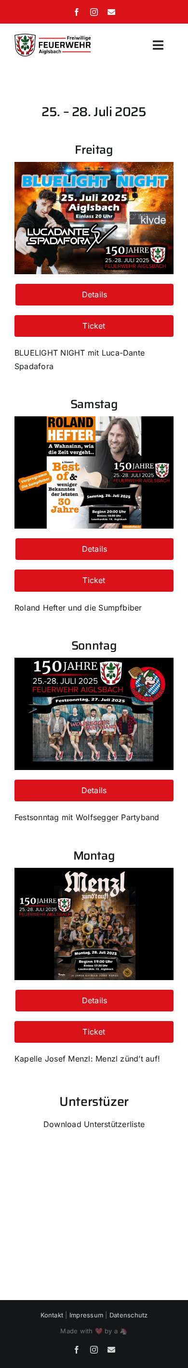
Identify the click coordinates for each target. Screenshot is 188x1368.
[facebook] (77, 12)
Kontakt (52, 1315)
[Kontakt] (111, 12)
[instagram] (94, 12)
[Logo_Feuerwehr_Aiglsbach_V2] (52, 37)
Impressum (86, 1315)
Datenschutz (128, 1315)
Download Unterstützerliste (94, 1124)
